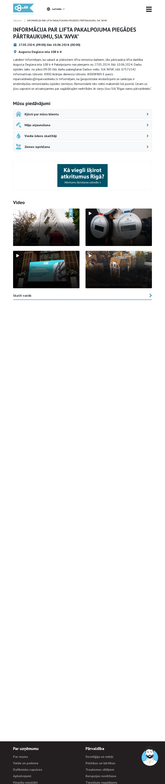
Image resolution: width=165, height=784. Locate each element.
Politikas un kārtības (100, 763)
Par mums (20, 757)
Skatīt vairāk (22, 295)
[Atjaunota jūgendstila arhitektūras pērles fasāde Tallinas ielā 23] (119, 269)
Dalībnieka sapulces (27, 769)
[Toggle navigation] (149, 9)
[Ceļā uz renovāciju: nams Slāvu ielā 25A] (46, 227)
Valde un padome (25, 763)
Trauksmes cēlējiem (100, 769)
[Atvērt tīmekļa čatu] (150, 756)
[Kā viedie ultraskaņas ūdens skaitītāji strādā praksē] (119, 227)
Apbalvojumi (22, 776)
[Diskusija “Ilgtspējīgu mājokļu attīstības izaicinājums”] (46, 269)
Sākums (17, 20)
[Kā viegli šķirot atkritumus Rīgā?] (82, 175)
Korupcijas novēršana (101, 776)
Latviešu (57, 8)
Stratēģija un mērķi (99, 757)
